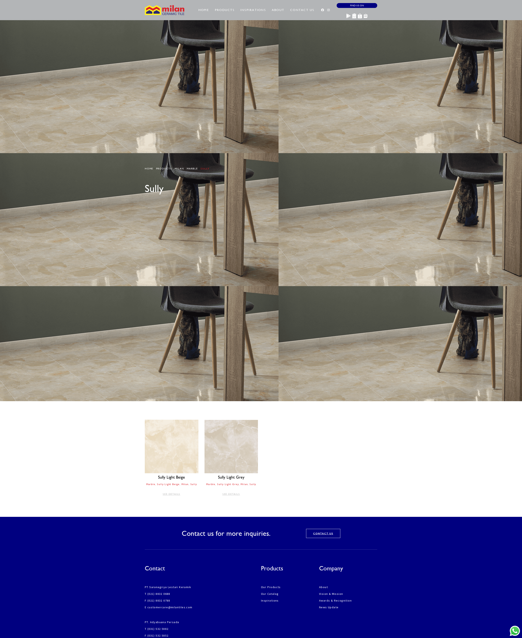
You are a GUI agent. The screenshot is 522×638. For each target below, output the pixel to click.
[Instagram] (328, 10)
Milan (179, 168)
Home (203, 10)
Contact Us (302, 10)
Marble (192, 168)
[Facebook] (322, 10)
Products (224, 10)
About (278, 10)
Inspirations (253, 10)
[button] (171, 458)
